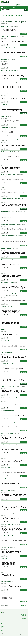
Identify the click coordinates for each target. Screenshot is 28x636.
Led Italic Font (5, 93)
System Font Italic (5, 478)
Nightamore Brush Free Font (8, 186)
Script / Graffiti (3, 38)
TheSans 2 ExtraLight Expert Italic (10, 397)
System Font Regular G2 (7, 433)
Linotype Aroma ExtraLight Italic (9, 293)
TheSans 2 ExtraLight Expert (8, 444)
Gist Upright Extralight (7, 151)
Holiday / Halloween (4, 61)
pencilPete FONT (5, 82)
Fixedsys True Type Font (7, 363)
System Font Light (6, 375)
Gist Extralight (4, 127)
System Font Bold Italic (7, 456)
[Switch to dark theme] (19, 5)
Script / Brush (3, 165)
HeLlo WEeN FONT (6, 59)
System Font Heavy (6, 340)
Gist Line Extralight (6, 248)
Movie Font (4, 570)
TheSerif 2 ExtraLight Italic (8, 36)
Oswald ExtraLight (6, 26)
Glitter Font (4, 329)
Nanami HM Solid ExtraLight (8, 70)
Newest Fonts (23, 615)
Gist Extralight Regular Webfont (9, 224)
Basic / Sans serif (4, 549)
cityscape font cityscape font (8, 47)
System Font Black (6, 513)
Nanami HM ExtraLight (7, 282)
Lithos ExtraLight (5, 271)
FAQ (11, 4)
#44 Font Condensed (6, 352)
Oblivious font (4, 318)
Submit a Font (3, 4)
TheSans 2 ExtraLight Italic (8, 386)
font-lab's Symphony (6, 104)
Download (24, 33)
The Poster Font (5, 547)
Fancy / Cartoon (4, 118)
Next (26, 605)
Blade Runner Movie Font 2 (8, 410)
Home (22, 612)
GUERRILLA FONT (5, 163)
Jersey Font (4, 558)
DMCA (2, 627)
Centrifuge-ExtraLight (6, 306)
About (8, 4)
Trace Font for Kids (6, 501)
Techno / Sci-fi (3, 560)
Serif (22, 619)
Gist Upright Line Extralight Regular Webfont (13, 139)
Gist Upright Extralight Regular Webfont (11, 235)
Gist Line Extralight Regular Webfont (10, 198)
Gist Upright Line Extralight (8, 174)
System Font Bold (5, 490)
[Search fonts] (25, 10)
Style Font (3, 592)
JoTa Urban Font (5, 581)
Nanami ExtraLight (6, 259)
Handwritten (23, 618)
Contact (14, 4)
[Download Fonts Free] (5, 2)
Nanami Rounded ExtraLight (8, 422)
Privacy (2, 629)
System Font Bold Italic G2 (8, 524)
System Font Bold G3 (6, 467)
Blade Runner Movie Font (7, 535)
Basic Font (4, 116)
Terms (2, 630)
